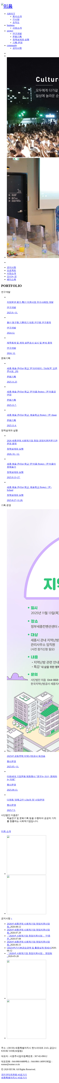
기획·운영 (17, 42)
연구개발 (17, 33)
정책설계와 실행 (21, 39)
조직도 (16, 22)
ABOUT (11, 13)
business (10, 25)
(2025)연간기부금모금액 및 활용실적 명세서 (29, 948)
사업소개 (17, 28)
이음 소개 (6, 831)
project (10, 31)
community (12, 45)
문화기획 (17, 36)
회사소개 (17, 16)
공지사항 (17, 48)
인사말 (16, 19)
